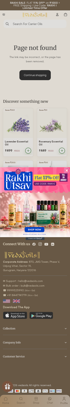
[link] (35, 202)
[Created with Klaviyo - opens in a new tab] (35, 238)
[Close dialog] (66, 170)
